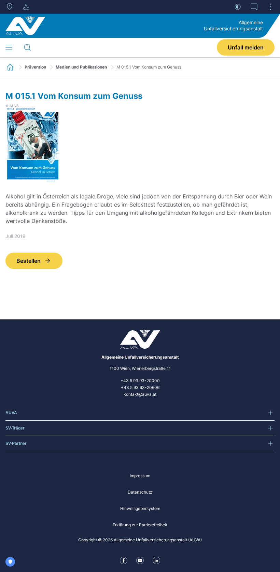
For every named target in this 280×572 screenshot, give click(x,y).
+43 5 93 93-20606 (140, 387)
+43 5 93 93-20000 (140, 380)
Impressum (140, 475)
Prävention (35, 67)
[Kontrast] (238, 7)
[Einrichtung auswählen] (26, 7)
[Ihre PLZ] (9, 7)
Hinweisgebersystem (140, 508)
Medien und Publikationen (81, 67)
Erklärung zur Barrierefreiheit (140, 524)
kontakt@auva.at (140, 394)
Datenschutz (140, 492)
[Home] (25, 25)
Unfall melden (246, 47)
